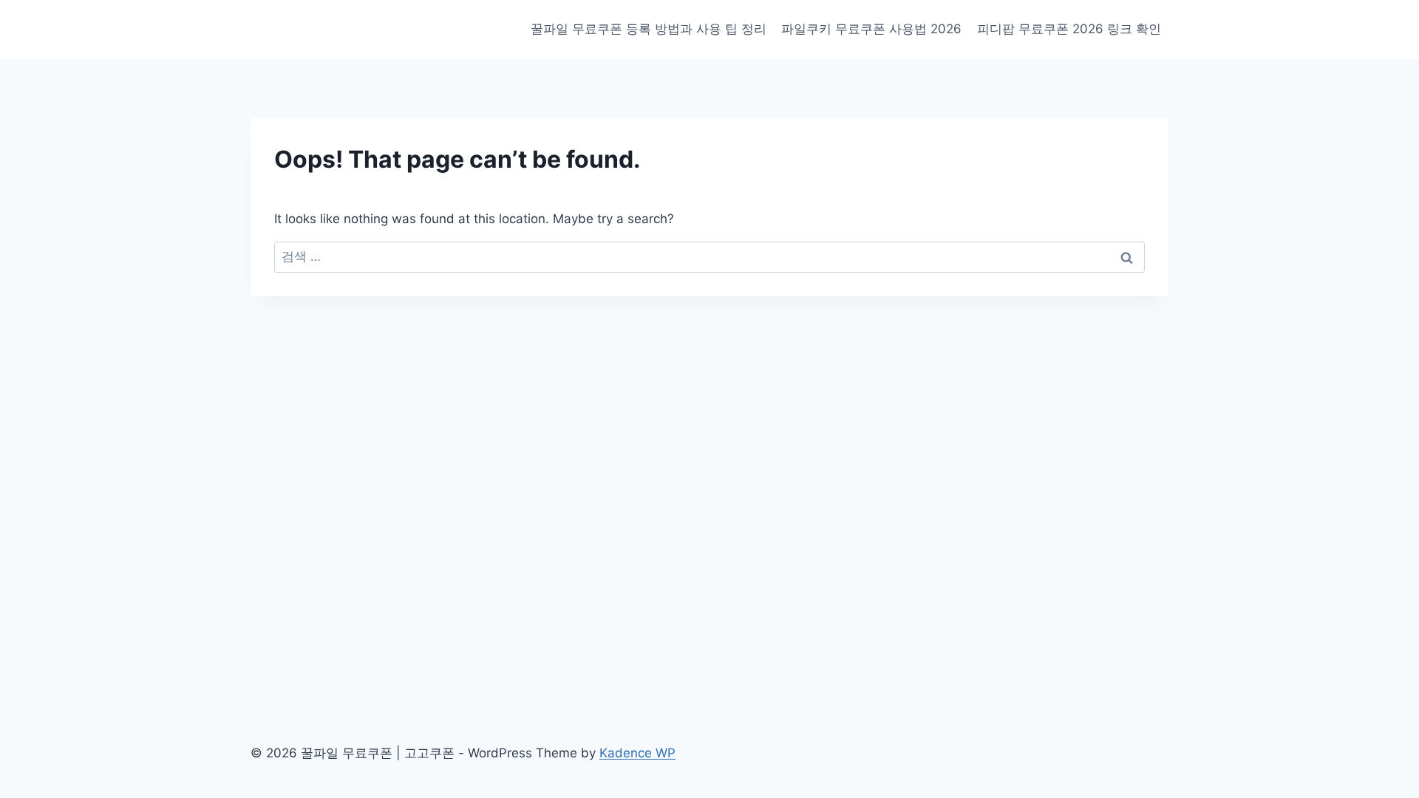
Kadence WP (637, 753)
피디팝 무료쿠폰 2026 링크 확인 (1069, 28)
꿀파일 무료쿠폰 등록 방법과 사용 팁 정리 (648, 28)
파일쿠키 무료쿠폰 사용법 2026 (871, 28)
